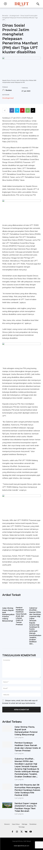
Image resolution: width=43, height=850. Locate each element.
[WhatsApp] (27, 110)
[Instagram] (17, 832)
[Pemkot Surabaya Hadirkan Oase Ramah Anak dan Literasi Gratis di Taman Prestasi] (21, 602)
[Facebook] (12, 110)
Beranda (5, 16)
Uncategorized (14, 16)
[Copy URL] (33, 110)
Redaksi (9, 90)
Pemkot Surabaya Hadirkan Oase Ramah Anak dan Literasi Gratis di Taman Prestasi (21, 616)
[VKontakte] (26, 832)
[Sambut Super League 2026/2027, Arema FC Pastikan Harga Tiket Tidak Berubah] (7, 805)
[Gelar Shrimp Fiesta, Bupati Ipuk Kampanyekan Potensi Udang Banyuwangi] (8, 602)
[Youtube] (30, 832)
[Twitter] (17, 110)
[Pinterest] (22, 110)
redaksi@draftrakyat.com (21, 846)
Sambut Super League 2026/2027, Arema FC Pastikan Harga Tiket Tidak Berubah (26, 807)
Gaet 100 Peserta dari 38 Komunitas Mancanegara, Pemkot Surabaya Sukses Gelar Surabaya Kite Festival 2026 (27, 790)
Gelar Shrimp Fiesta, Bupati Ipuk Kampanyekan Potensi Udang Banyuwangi (8, 614)
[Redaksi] (3, 90)
